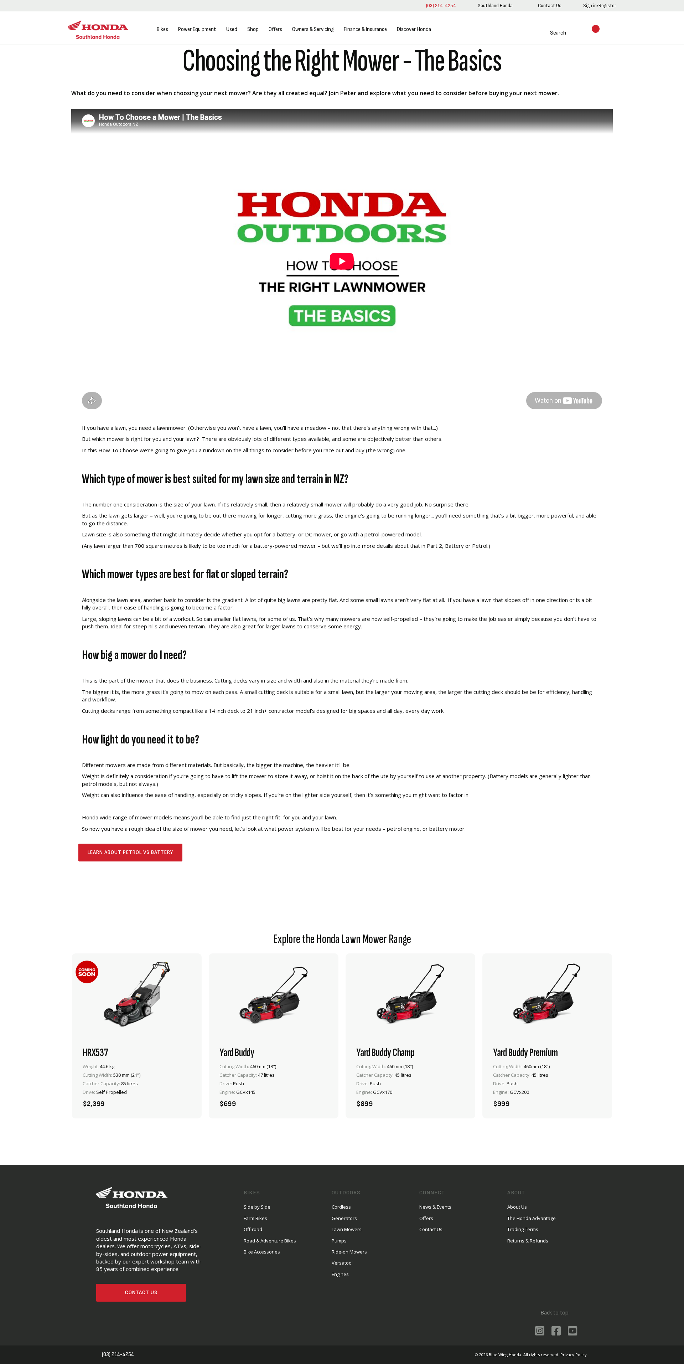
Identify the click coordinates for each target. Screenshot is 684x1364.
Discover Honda (414, 29)
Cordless (341, 1207)
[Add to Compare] (183, 1100)
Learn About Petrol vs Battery (130, 852)
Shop (253, 29)
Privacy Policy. (574, 1354)
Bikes (162, 29)
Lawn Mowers (347, 1229)
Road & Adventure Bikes (270, 1240)
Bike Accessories (262, 1252)
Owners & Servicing (313, 29)
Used (231, 29)
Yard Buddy (236, 1053)
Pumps (339, 1240)
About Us (517, 1207)
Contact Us (141, 1292)
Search (558, 33)
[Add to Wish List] (164, 1100)
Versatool (342, 1263)
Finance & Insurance (365, 29)
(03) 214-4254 (441, 5)
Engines (340, 1274)
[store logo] (98, 30)
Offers (275, 29)
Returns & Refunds (527, 1240)
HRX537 (95, 1053)
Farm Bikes (255, 1218)
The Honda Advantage (531, 1218)
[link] (495, 5)
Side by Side (257, 1207)
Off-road (253, 1229)
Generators (344, 1218)
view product (137, 1080)
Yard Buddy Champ (385, 1053)
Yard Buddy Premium (525, 1053)
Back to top (554, 1312)
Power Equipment (197, 29)
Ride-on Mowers (349, 1252)
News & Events (435, 1207)
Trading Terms (522, 1229)
